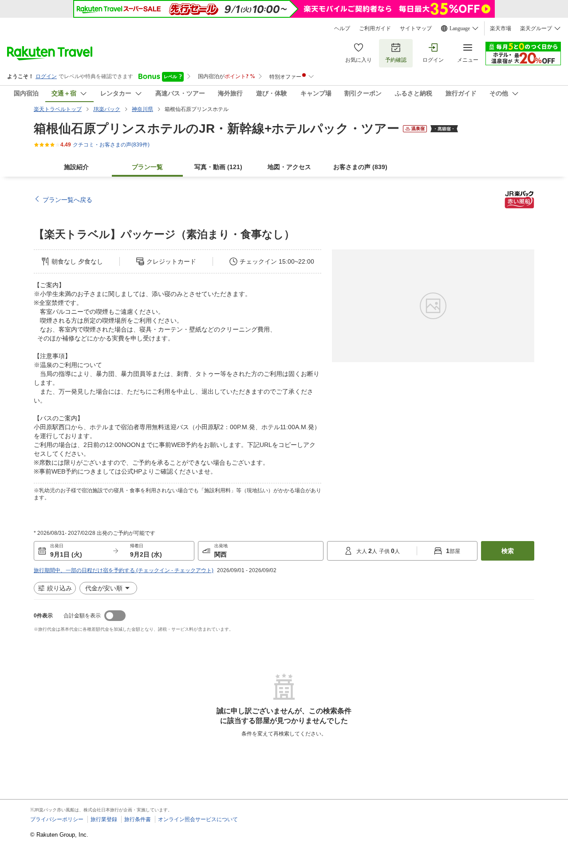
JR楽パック (106, 109)
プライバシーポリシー (56, 819)
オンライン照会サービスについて (198, 819)
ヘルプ (342, 28)
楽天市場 (500, 28)
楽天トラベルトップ (58, 109)
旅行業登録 (104, 819)
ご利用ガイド (375, 28)
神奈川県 (142, 109)
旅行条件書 (137, 819)
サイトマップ (416, 28)
